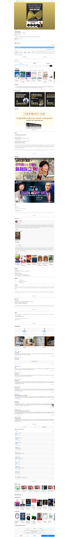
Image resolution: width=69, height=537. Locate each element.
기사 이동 (18, 489)
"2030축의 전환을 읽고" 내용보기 (34, 419)
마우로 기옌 (16, 34)
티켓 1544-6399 (31, 530)
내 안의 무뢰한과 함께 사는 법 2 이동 (40, 260)
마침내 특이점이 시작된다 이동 (50, 504)
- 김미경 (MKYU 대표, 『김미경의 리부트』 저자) (19, 316)
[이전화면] (15, 1)
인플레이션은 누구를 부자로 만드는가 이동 (22, 504)
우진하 (19, 34)
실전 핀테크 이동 (50, 518)
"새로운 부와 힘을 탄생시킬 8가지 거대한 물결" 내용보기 (34, 396)
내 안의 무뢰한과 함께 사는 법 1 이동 (45, 260)
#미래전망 (39, 70)
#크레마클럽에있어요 (22, 70)
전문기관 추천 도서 (20, 275)
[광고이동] (52, 1)
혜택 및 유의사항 (24, 334)
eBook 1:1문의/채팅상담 (41, 530)
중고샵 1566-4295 (36, 530)
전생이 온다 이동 (22, 518)
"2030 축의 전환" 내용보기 (34, 353)
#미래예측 (42, 70)
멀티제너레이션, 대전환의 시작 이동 (17, 237)
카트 (54, 1)
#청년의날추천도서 (17, 70)
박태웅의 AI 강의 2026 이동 (17, 504)
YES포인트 (16, 44)
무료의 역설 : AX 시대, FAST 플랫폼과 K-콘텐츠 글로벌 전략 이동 (17, 518)
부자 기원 (19, 272)
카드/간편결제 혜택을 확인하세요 (50, 49)
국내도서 (16, 274)
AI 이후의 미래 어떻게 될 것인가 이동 (28, 504)
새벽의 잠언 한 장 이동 (34, 260)
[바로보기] (19, 341)
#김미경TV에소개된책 (30, 70)
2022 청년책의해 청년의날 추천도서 (27, 275)
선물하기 (16, 272)
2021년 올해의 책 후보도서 (25, 274)
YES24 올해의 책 (20, 274)
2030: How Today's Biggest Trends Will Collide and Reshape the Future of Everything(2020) (28, 36)
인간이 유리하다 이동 (33, 504)
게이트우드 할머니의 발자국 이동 (23, 260)
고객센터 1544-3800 (26, 530)
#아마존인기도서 (35, 70)
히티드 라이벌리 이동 (17, 260)
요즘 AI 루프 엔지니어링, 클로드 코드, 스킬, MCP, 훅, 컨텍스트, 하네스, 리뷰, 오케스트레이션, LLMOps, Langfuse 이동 (39, 504)
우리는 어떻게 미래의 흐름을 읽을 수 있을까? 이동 (28, 518)
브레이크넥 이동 (28, 260)
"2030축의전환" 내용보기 (34, 382)
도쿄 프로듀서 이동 (45, 518)
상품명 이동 (17, 77)
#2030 (26, 70)
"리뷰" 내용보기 (34, 368)
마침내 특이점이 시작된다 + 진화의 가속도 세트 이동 (33, 519)
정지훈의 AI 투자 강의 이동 (45, 504)
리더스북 (16, 35)
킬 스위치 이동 (39, 518)
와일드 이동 (51, 260)
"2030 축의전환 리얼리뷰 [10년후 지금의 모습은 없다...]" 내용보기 (34, 412)
